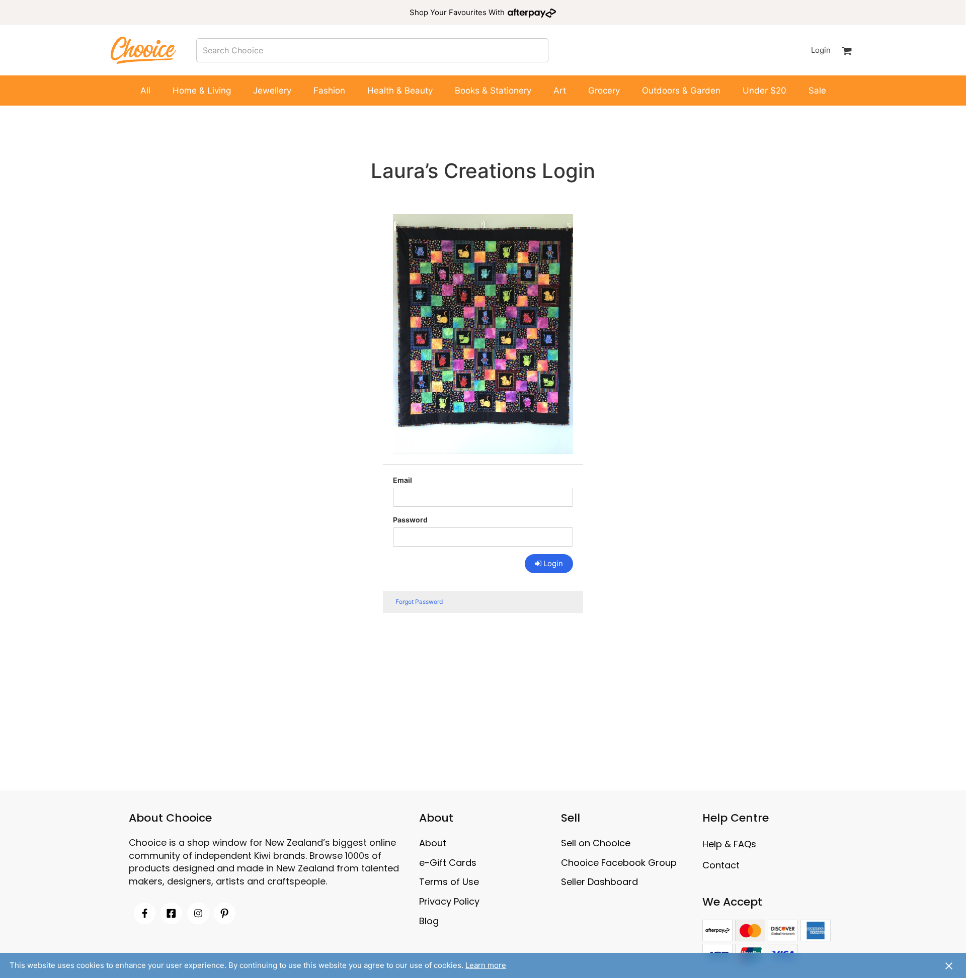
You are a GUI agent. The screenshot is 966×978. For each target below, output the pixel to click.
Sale (817, 90)
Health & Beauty (400, 90)
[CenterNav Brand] (143, 50)
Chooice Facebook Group (619, 862)
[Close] (948, 965)
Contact (721, 865)
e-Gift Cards (447, 862)
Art (559, 90)
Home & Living (202, 90)
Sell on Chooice (595, 843)
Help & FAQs (729, 844)
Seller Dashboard (599, 881)
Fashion (329, 90)
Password (410, 519)
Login (821, 50)
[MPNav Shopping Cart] (847, 50)
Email (402, 480)
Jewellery (272, 90)
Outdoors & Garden (681, 90)
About (432, 843)
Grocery (604, 90)
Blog (429, 921)
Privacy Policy (449, 901)
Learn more (485, 965)
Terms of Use (449, 881)
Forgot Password (419, 601)
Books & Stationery (493, 90)
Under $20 (764, 90)
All (145, 90)
